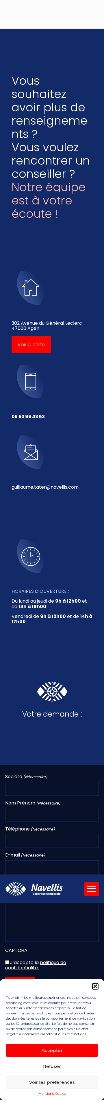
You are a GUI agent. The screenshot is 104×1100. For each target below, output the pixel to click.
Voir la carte (31, 344)
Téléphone (30, 829)
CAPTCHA (16, 950)
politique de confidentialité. (35, 965)
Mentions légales (52, 1094)
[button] (95, 986)
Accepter (52, 1050)
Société (26, 776)
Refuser (52, 1066)
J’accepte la (35, 965)
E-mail (25, 855)
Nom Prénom (32, 803)
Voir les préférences (52, 1082)
